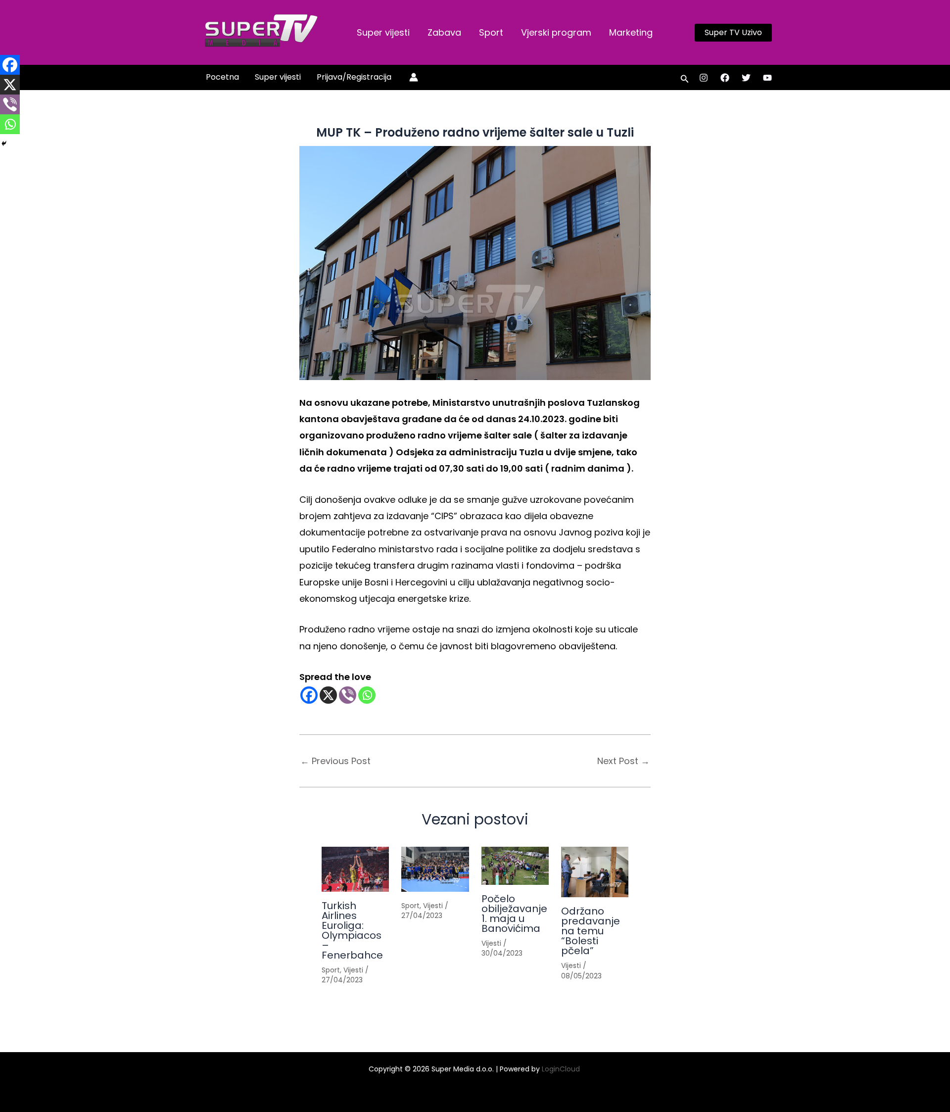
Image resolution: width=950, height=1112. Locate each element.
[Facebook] (724, 77)
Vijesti (353, 970)
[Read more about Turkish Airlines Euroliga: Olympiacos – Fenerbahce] (355, 869)
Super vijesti (383, 32)
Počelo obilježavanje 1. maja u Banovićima (514, 913)
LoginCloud (562, 1069)
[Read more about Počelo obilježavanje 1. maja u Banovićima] (515, 866)
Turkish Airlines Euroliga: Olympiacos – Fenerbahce (352, 930)
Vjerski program (556, 32)
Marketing (631, 32)
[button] (733, 33)
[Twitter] (746, 77)
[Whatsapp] (367, 695)
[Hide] (4, 143)
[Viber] (347, 695)
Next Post (623, 761)
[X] (328, 695)
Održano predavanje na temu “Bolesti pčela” (590, 931)
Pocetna (222, 77)
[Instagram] (703, 77)
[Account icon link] (413, 77)
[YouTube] (767, 77)
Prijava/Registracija (354, 77)
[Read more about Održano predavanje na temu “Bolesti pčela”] (594, 872)
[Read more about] (435, 869)
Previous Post (335, 761)
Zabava (444, 32)
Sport (491, 32)
